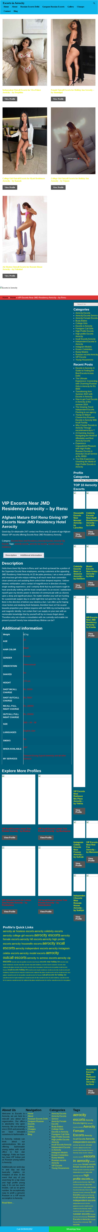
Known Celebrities (84, 349)
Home (6, 7)
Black (26, 648)
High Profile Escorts (85, 331)
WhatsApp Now (73, 1229)
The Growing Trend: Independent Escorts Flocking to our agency (86, 409)
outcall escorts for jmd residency (49, 977)
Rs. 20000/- (28, 714)
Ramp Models (82, 352)
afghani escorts (83, 1147)
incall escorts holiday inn (18, 970)
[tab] (11, 555)
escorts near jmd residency (33, 964)
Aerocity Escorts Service (87, 315)
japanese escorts (78, 1206)
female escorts (89, 1164)
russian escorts (81, 1214)
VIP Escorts (81, 357)
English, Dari (29, 731)
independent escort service (81, 1203)
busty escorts (83, 1153)
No (24, 673)
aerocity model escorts (32, 953)
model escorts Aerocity (80, 1208)
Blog (16, 11)
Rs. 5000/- (28, 689)
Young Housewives (84, 360)
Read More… (8, 1203)
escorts (80, 1157)
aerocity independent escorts (32, 948)
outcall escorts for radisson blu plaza (23, 980)
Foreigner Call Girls (84, 328)
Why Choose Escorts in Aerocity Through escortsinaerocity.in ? (86, 428)
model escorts (88, 1206)
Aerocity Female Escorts (87, 318)
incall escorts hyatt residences (37, 970)
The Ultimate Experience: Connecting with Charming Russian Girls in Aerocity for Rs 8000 (86, 383)
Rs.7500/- (27, 698)
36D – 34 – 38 (29, 722)
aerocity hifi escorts (31, 939)
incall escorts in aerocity (84, 1197)
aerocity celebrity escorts (49, 931)
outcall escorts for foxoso (34, 975)
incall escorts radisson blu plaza (35, 972)
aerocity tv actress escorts (42, 958)
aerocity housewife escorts (27, 943)
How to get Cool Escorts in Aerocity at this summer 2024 (86, 402)
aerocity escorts (22, 544)
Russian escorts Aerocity (87, 354)
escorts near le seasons (49, 964)
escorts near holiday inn (50, 962)
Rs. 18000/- (28, 706)
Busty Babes (81, 321)
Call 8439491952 (24, 1229)
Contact (7, 11)
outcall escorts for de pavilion (17, 975)
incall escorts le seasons (17, 972)
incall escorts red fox (52, 972)
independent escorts (84, 1200)
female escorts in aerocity (81, 1169)
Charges (80, 7)
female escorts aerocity (83, 1167)
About (14, 7)
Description (11, 555)
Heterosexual (29, 664)
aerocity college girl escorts (18, 935)
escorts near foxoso (33, 962)
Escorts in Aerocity (13, 3)
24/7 (25, 747)
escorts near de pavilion (19, 962)
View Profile (10, 99)
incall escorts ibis (53, 970)
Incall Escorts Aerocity (85, 339)
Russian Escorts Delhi (29, 7)
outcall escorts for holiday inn (54, 975)
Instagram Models (84, 347)
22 (24, 640)
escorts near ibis (19, 964)
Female (26, 656)
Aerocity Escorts (83, 313)
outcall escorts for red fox (43, 980)
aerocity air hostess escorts (18, 931)
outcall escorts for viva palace (61, 980)
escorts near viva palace (35, 967)
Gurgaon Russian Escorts (53, 7)
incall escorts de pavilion (51, 967)
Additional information (31, 555)
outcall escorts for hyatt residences (14, 977)
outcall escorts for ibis (32, 977)
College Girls (81, 323)
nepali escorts (89, 1211)
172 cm (26, 681)
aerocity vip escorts (38, 544)
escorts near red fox (21, 967)
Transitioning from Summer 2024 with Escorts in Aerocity (84, 394)
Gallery (71, 7)
